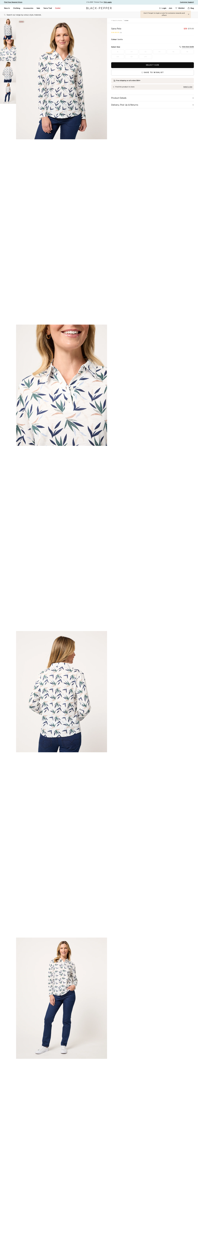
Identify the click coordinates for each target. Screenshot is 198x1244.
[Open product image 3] (61, 691)
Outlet (57, 8)
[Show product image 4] (8, 93)
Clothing (16, 8)
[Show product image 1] (8, 28)
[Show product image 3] (8, 71)
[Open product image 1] (61, 78)
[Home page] (99, 8)
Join (170, 8)
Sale (38, 8)
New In (7, 8)
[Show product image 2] (8, 50)
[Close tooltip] (188, 14)
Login (164, 8)
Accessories (28, 8)
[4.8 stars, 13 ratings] (115, 32)
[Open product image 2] (61, 385)
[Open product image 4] (61, 998)
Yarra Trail (47, 8)
